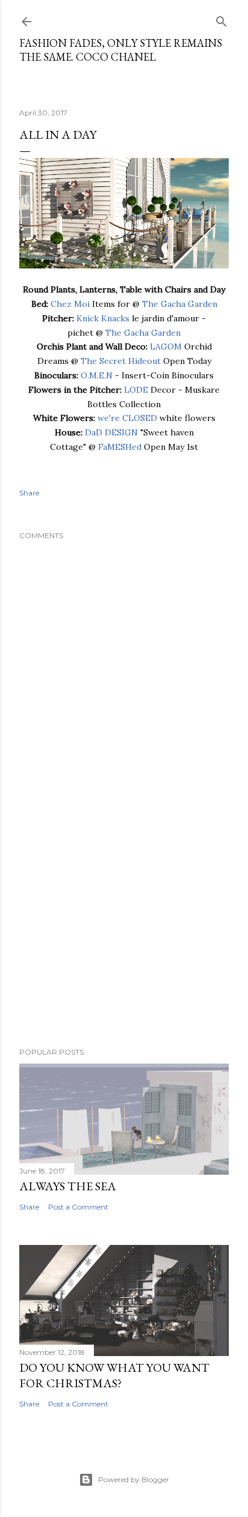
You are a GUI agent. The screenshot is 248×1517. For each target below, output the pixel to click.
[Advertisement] (124, 933)
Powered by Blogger (133, 1479)
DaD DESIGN (111, 432)
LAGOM (166, 346)
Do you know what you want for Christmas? (114, 1375)
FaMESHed (119, 446)
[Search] (221, 19)
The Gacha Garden (179, 303)
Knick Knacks (102, 318)
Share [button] (29, 492)
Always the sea (67, 1186)
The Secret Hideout (121, 361)
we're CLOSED (127, 418)
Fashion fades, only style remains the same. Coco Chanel (120, 50)
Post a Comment (78, 1206)
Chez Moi (70, 303)
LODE (136, 389)
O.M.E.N (97, 375)
